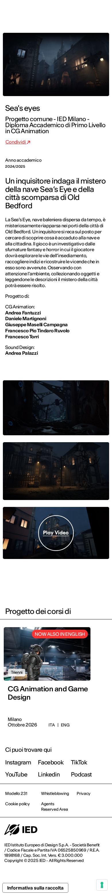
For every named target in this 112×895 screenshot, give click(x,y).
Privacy (83, 793)
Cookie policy (17, 803)
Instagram (18, 762)
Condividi (15, 142)
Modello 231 (16, 793)
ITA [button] (59, 12)
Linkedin (49, 774)
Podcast (81, 774)
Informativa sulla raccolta (35, 888)
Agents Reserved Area (54, 806)
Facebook (50, 762)
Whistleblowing (55, 793)
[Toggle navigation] (103, 12)
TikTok (79, 762)
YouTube (16, 774)
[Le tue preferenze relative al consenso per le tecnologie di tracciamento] (101, 884)
